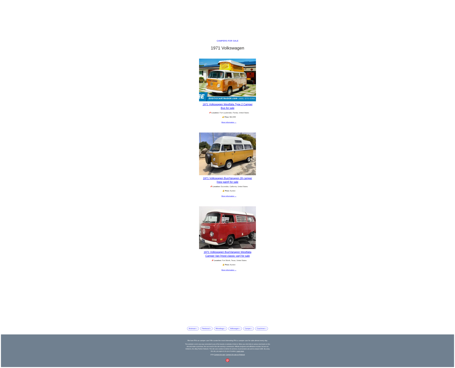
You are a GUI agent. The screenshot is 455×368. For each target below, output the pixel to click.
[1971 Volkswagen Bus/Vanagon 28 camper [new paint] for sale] (227, 175)
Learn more (240, 351)
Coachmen (261, 328)
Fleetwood (206, 328)
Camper (248, 328)
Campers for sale (227, 41)
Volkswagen (234, 328)
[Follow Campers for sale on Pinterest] (227, 361)
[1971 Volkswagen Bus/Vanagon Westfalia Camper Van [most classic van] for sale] (227, 248)
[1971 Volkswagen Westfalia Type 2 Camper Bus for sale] (227, 101)
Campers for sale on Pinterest (235, 354)
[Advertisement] (227, 17)
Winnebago (220, 328)
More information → (228, 122)
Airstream (192, 328)
